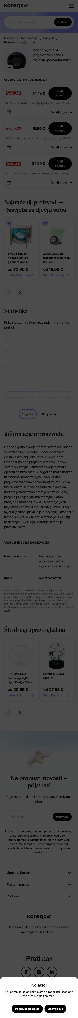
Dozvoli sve (55, 1008)
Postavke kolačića (27, 1008)
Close (5, 983)
